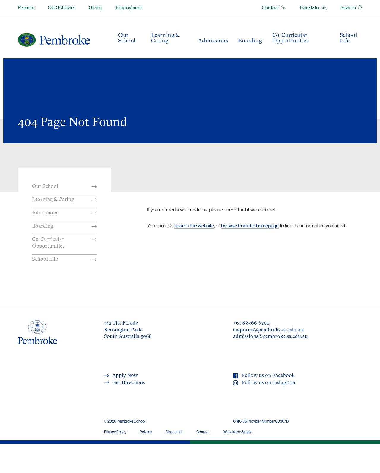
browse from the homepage (250, 225)
